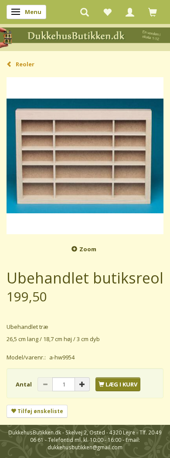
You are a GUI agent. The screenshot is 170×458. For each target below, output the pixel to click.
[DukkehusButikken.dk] (85, 37)
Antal (24, 384)
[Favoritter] (107, 11)
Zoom (87, 249)
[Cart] (152, 11)
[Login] (130, 11)
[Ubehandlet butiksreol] (85, 155)
